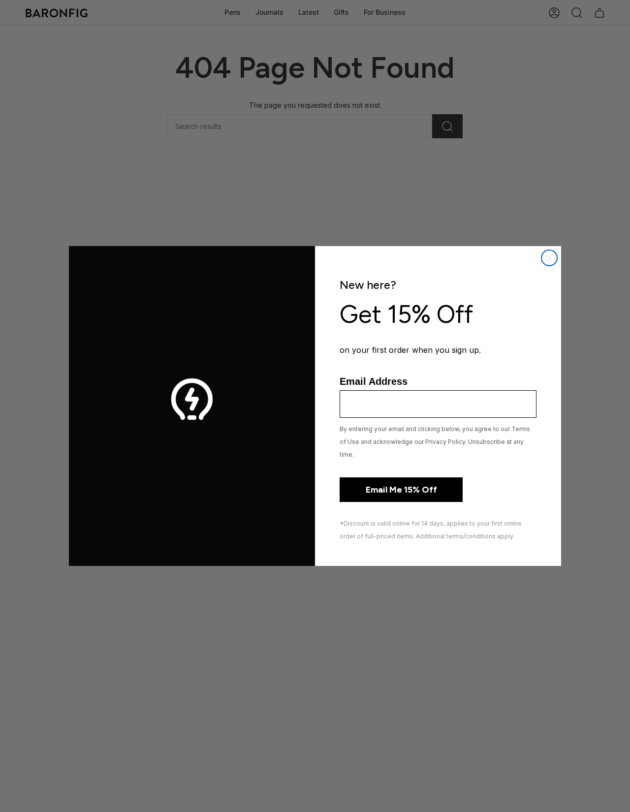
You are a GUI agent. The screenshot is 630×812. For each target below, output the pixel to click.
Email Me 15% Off (401, 489)
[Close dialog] (549, 258)
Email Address (374, 381)
